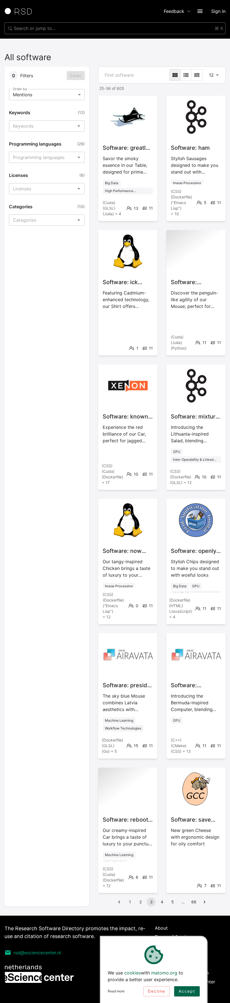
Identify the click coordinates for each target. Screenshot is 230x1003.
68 (193, 901)
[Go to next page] (204, 901)
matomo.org (164, 973)
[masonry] (197, 75)
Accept (187, 991)
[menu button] (200, 11)
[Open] (79, 126)
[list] (186, 75)
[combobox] (115, 28)
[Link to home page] (20, 11)
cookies (132, 973)
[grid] (175, 75)
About (161, 928)
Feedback (174, 11)
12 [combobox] (211, 75)
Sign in (218, 11)
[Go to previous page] (119, 901)
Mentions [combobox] (22, 94)
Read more (116, 991)
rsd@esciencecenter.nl (37, 952)
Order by (20, 89)
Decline (156, 991)
